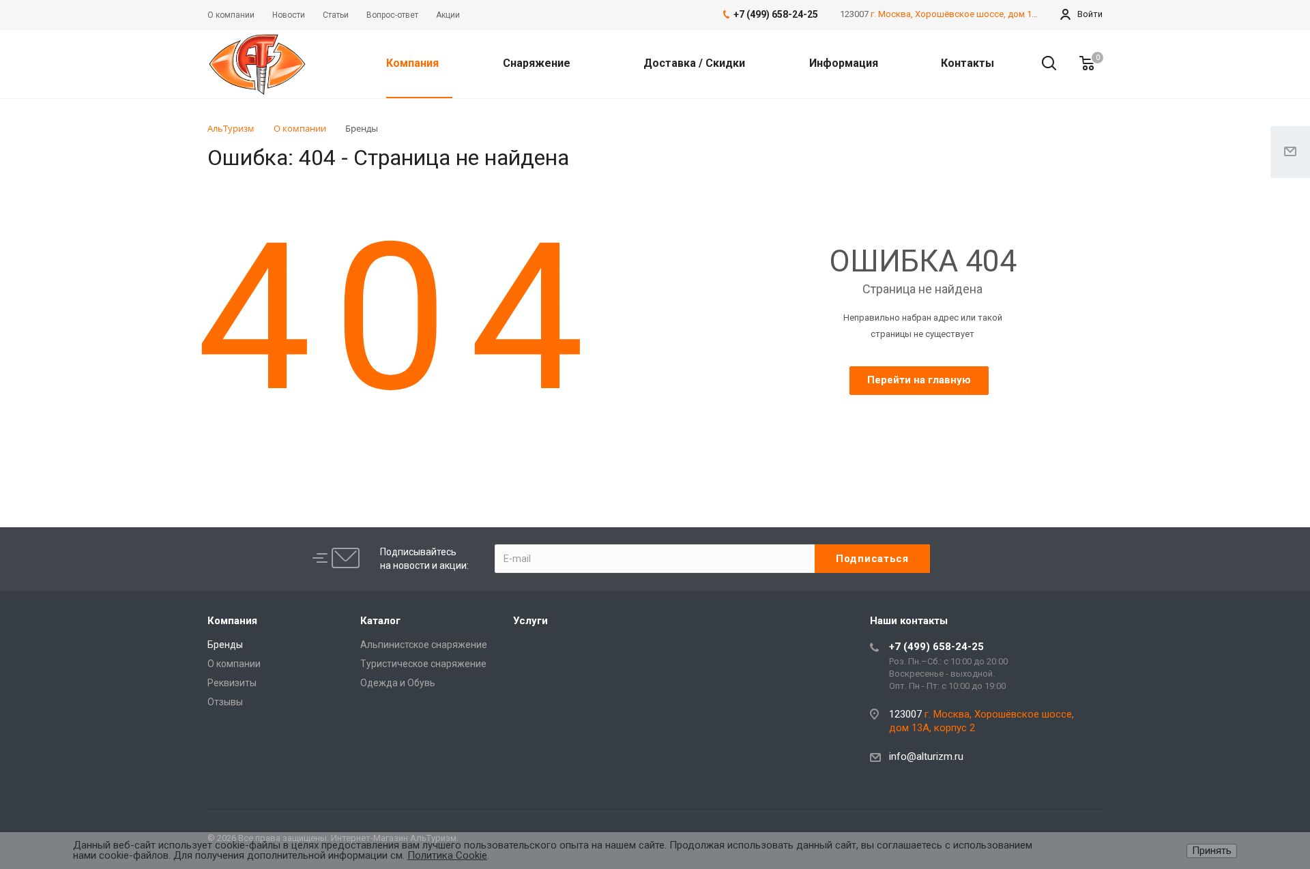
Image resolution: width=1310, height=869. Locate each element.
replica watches (606, 451)
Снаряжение (538, 63)
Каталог (380, 621)
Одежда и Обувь (397, 682)
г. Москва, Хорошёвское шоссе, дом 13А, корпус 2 (977, 14)
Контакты (967, 63)
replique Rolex (429, 451)
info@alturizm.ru (926, 756)
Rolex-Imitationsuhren (515, 450)
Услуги (530, 621)
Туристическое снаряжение (423, 663)
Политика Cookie (447, 855)
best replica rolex (245, 451)
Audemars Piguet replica (341, 451)
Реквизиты (232, 682)
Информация (845, 63)
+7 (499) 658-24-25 (936, 646)
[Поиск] (1042, 63)
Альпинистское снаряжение (423, 644)
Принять (1212, 850)
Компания (413, 63)
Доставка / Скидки (694, 63)
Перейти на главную (919, 380)
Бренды (225, 644)
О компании (234, 663)
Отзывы (225, 701)
